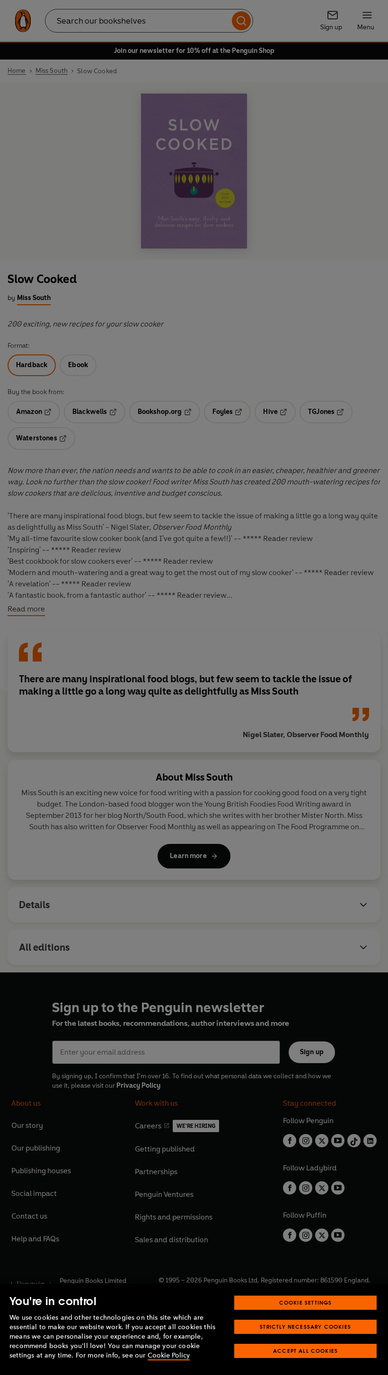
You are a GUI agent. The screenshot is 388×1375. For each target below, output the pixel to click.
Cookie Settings (305, 1302)
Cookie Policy (169, 1355)
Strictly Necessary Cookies (305, 1326)
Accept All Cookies (305, 1350)
